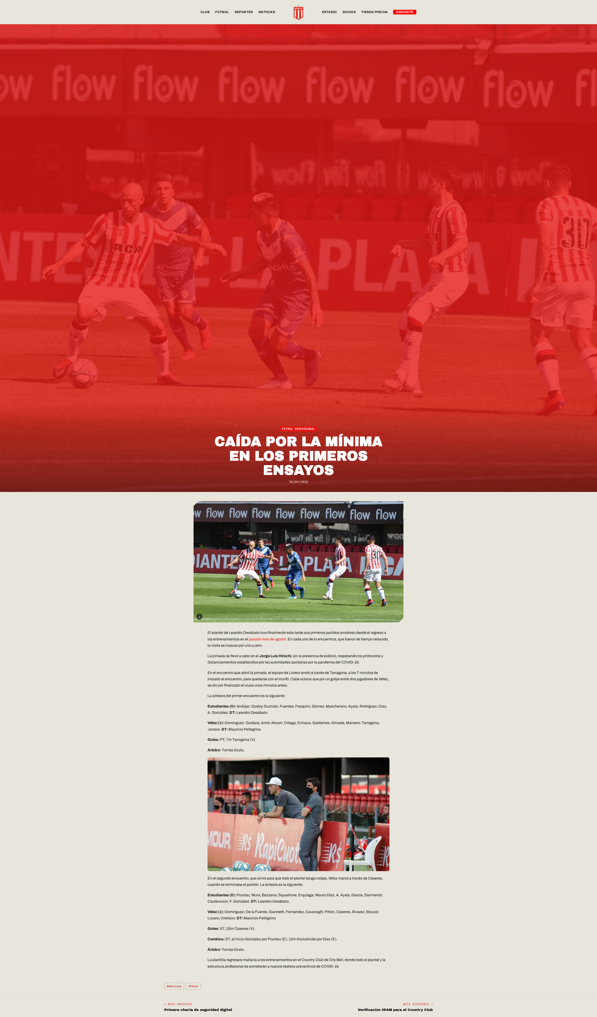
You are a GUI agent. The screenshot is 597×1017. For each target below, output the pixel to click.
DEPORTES (244, 12)
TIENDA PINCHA (374, 12)
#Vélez (193, 986)
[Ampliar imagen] (298, 561)
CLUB (205, 12)
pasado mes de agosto (267, 639)
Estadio (329, 12)
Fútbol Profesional (298, 428)
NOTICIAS (267, 12)
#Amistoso (174, 986)
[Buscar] (428, 12)
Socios (349, 12)
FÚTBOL (222, 12)
